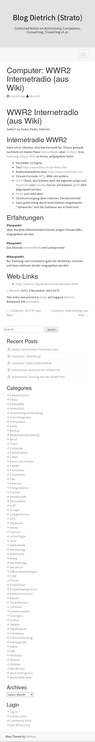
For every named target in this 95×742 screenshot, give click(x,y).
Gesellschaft (18, 497)
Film (12, 479)
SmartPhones (19, 602)
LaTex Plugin (18, 536)
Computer (16, 448)
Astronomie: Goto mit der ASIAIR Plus (36, 370)
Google (15, 510)
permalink (32, 302)
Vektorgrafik (18, 642)
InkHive (31, 736)
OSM (13, 576)
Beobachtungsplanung (25, 435)
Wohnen (15, 664)
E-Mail (13, 457)
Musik (13, 558)
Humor (14, 527)
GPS (12, 519)
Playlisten (22, 185)
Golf (12, 505)
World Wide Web (21, 677)
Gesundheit (17, 501)
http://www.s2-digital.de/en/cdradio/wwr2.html (47, 284)
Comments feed (20, 721)
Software (16, 607)
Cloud (13, 444)
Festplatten (17, 475)
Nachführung (18, 563)
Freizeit (15, 492)
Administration (19, 395)
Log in (14, 712)
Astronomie (17, 422)
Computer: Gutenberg (26, 356)
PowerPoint (17, 585)
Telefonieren (18, 629)
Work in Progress (21, 673)
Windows (16, 655)
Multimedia (17, 554)
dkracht (35, 96)
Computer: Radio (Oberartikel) (31, 363)
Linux (13, 541)
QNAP (76, 185)
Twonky (41, 185)
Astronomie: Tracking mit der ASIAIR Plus (38, 377)
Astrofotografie (20, 417)
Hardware (16, 523)
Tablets (15, 624)
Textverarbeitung (21, 638)
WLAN (19, 194)
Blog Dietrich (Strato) (47, 17)
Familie (14, 466)
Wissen (14, 660)
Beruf (13, 439)
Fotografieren (19, 488)
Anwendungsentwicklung (26, 413)
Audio (43, 297)
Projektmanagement (23, 589)
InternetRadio (50, 152)
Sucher (14, 620)
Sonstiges (16, 616)
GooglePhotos (19, 514)
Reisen (14, 598)
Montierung (17, 550)
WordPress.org (20, 725)
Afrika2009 (17, 404)
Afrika (14, 400)
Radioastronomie (21, 594)
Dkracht (15, 291)
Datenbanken (18, 453)
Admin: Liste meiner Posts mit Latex (35, 349)
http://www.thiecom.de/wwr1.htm (45, 167)
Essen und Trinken (22, 461)
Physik (14, 580)
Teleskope (17, 633)
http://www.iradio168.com (65, 172)
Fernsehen (17, 470)
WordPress (17, 669)
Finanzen (16, 483)
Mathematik (17, 545)
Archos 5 (72, 152)
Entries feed (18, 716)
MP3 (42, 176)
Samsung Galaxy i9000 (21, 156)
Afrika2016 (17, 408)
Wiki (12, 651)
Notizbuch (16, 567)
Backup (15, 431)
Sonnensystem (20, 611)
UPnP (19, 181)
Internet (69, 297)
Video (13, 647)
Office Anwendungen (23, 572)
